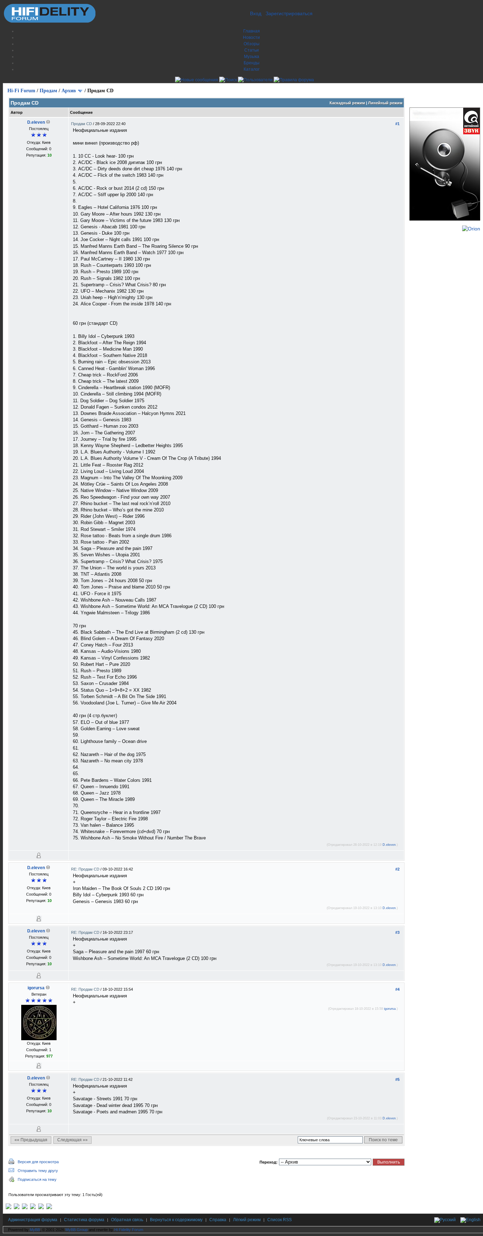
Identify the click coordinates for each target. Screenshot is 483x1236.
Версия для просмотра (38, 1162)
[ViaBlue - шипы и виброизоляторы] (41, 1207)
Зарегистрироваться (289, 13)
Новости (251, 37)
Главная (251, 31)
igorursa (36, 987)
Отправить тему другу (38, 1170)
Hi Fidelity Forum (128, 1230)
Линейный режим (385, 103)
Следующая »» (72, 1139)
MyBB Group (76, 1230)
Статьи (251, 50)
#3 (397, 932)
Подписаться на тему (37, 1179)
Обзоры (252, 43)
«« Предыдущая (30, 1139)
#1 (397, 124)
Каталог (252, 69)
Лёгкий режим (247, 1219)
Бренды (252, 62)
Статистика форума (84, 1219)
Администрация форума (32, 1219)
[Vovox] (49, 1207)
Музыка (251, 56)
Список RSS (279, 1219)
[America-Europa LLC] (16, 1207)
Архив (69, 90)
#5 (397, 1079)
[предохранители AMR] (8, 1207)
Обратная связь (127, 1219)
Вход (255, 13)
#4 (397, 989)
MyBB (35, 1230)
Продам (48, 90)
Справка (217, 1219)
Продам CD (82, 124)
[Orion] (471, 229)
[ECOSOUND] (33, 1207)
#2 (397, 869)
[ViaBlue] (25, 1207)
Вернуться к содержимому (176, 1219)
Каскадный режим (347, 103)
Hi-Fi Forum (21, 90)
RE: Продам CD (85, 869)
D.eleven (36, 122)
